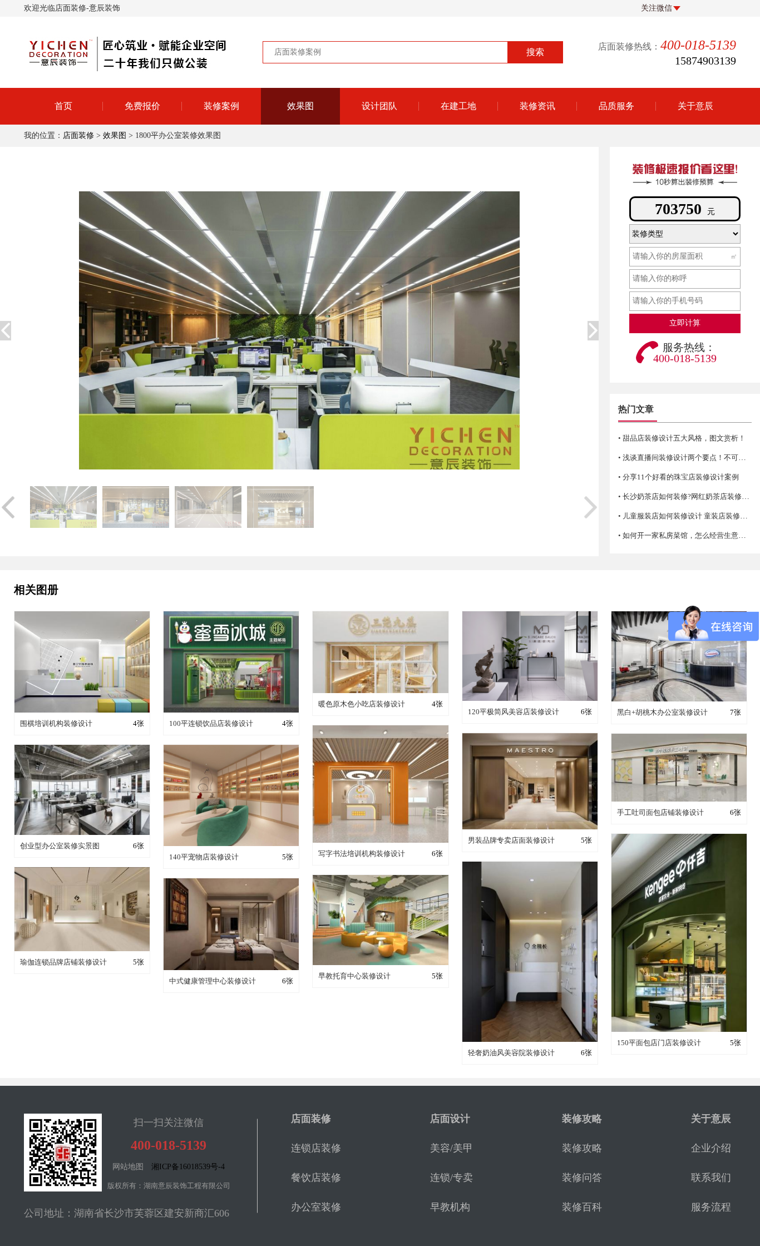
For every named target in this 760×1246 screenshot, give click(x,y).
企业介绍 (711, 1148)
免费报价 (142, 106)
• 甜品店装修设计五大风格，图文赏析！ (682, 438)
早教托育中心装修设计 (354, 976)
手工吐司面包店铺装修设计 (660, 812)
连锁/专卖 (451, 1177)
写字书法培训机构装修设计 (361, 853)
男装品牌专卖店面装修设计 (511, 840)
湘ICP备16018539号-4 (188, 1167)
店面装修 (78, 135)
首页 (63, 106)
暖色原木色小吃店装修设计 (361, 704)
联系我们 (711, 1177)
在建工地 (458, 106)
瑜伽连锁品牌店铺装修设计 (63, 962)
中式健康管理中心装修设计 (212, 981)
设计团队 (379, 106)
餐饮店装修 (316, 1177)
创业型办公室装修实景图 (60, 846)
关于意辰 (695, 106)
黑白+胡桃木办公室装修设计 (662, 712)
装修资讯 (537, 106)
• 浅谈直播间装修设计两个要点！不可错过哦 (689, 457)
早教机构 (450, 1207)
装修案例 (221, 106)
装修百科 (537, 138)
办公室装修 (316, 1207)
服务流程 (711, 1207)
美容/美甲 (451, 1148)
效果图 (300, 106)
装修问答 (537, 166)
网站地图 (128, 1167)
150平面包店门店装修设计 (659, 1043)
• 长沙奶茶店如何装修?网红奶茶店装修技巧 (687, 496)
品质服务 (616, 106)
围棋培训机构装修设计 (56, 723)
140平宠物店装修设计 (204, 857)
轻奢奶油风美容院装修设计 (511, 1053)
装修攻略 (537, 194)
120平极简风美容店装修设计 (513, 712)
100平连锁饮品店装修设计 (211, 723)
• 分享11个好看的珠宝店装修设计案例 (678, 477)
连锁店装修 (316, 1148)
